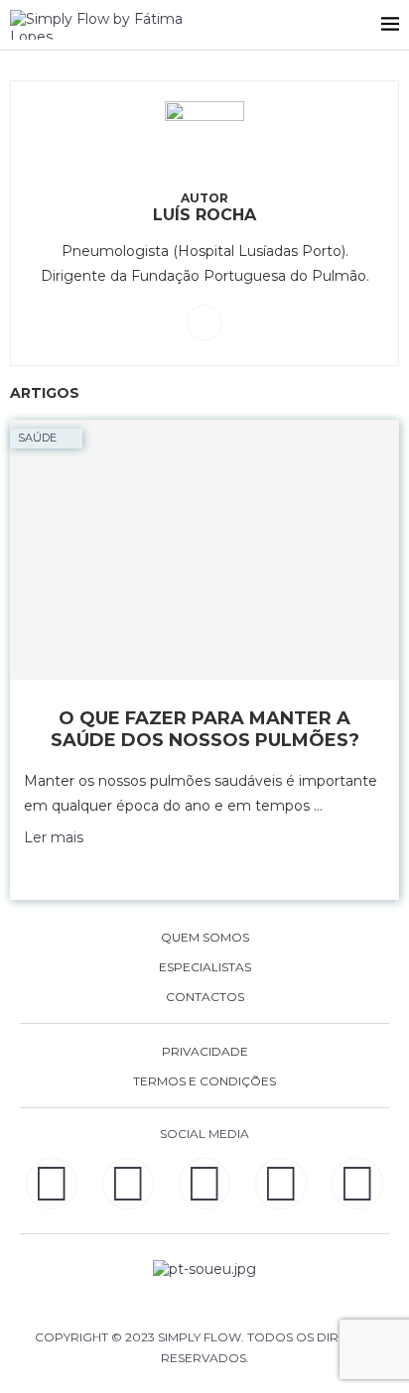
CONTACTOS (205, 997)
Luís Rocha (204, 214)
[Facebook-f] (128, 1183)
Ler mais (53, 837)
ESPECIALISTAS (205, 967)
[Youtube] (281, 1183)
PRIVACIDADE (205, 1052)
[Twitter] (357, 1183)
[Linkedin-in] (51, 1183)
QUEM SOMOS (205, 938)
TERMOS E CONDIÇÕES (204, 1081)
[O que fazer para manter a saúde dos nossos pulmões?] (204, 549)
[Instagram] (204, 1183)
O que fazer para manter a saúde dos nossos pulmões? (205, 729)
